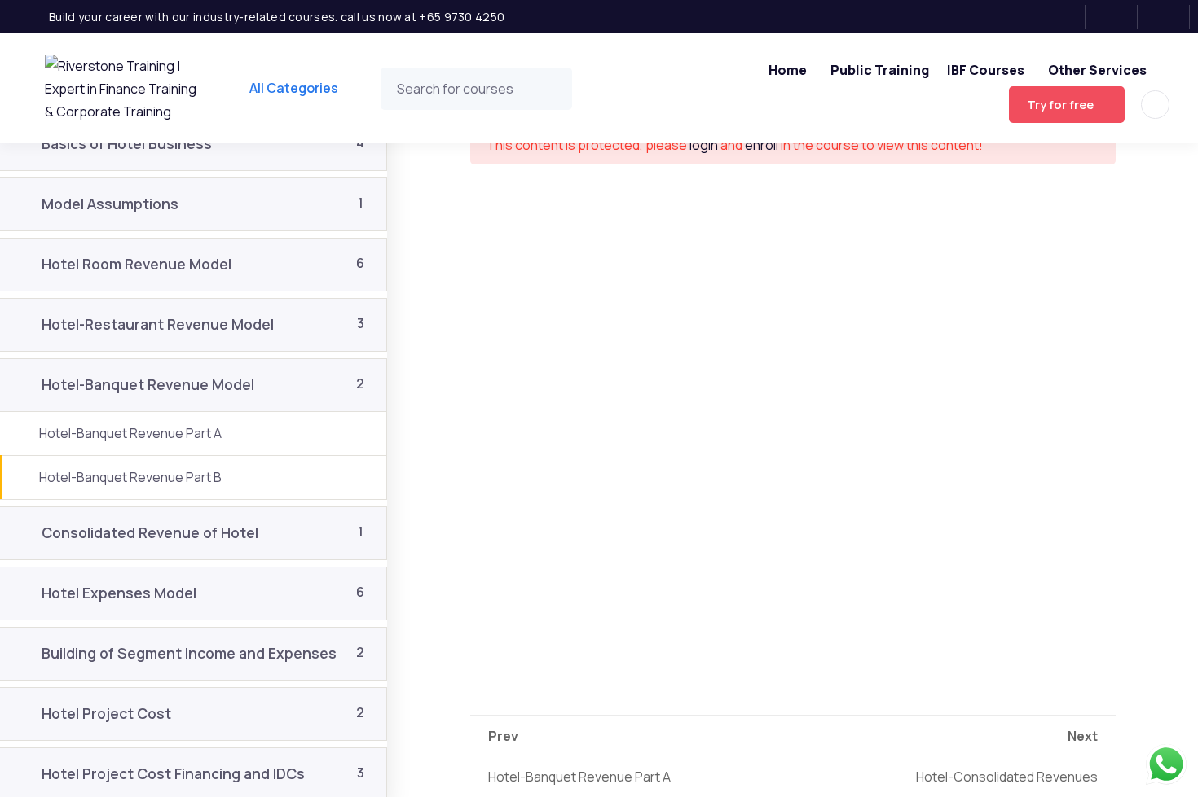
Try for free (1060, 104)
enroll (761, 145)
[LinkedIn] (1169, 17)
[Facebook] (1065, 17)
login (703, 145)
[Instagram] (1117, 17)
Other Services (1097, 70)
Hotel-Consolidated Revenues (1007, 756)
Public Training (879, 70)
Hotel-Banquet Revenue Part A (579, 756)
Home (788, 70)
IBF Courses (985, 70)
